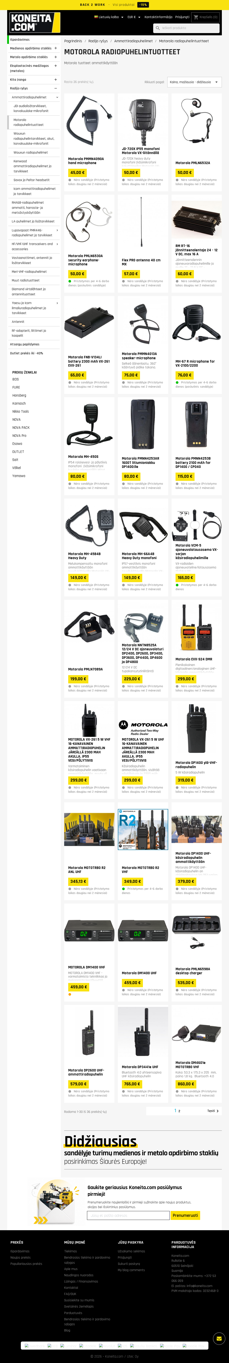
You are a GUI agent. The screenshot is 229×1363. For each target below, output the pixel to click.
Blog (67, 1330)
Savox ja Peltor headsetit (32, 180)
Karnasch (19, 403)
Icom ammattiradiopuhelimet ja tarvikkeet (35, 191)
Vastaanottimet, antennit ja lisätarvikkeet (32, 260)
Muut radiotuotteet (26, 280)
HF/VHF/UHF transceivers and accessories (32, 246)
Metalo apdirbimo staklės (29, 57)
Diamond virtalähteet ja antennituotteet (29, 291)
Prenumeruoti (185, 1215)
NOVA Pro (19, 435)
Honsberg (19, 395)
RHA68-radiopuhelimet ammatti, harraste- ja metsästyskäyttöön (28, 207)
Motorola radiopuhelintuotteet (29, 122)
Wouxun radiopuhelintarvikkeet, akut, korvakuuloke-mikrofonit (34, 138)
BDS (15, 379)
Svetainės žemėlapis (79, 1306)
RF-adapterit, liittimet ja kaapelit (29, 333)
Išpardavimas (20, 39)
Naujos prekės (21, 1257)
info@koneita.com (199, 1286)
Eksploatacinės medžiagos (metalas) (29, 68)
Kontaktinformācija (158, 17)
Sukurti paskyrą (129, 1264)
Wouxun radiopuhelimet (31, 152)
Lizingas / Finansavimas (81, 1281)
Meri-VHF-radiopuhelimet (29, 271)
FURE (16, 387)
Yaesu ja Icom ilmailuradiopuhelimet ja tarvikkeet (29, 308)
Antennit (18, 321)
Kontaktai (71, 1287)
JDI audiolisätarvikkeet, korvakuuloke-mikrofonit (31, 108)
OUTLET (18, 451)
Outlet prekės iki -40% (26, 353)
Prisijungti (182, 17)
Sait (15, 459)
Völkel (16, 467)
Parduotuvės (73, 1313)
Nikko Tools (20, 411)
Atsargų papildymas (24, 344)
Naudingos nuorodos (78, 1275)
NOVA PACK (21, 427)
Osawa (17, 443)
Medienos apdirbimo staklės (30, 48)
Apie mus (71, 1269)
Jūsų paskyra (130, 1242)
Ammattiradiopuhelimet (29, 97)
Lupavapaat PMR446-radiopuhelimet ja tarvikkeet (32, 233)
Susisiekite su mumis (79, 1300)
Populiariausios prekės (26, 1264)
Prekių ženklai (24, 372)
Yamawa (18, 475)
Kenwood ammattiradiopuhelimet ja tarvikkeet (32, 166)
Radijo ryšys (19, 88)
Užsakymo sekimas (131, 1251)
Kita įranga (18, 79)
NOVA (16, 419)
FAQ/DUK (70, 1294)
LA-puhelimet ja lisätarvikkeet (33, 221)
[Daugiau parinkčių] (219, 1338)
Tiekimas (70, 1251)
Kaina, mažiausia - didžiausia (194, 82)
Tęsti (213, 1111)
